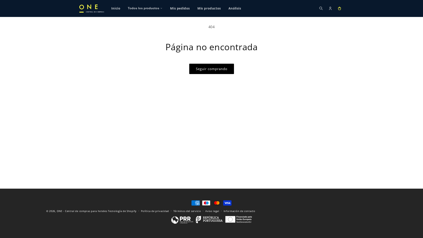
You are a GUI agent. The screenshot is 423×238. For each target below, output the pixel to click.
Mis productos (209, 8)
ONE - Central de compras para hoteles (82, 211)
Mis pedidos (180, 8)
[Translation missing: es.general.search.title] (321, 8)
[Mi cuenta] (330, 8)
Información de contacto (239, 210)
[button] (339, 8)
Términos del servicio (187, 210)
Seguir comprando (211, 69)
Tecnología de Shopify (122, 211)
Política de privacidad (155, 210)
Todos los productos (143, 8)
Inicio (116, 8)
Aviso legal (212, 210)
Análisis (234, 8)
